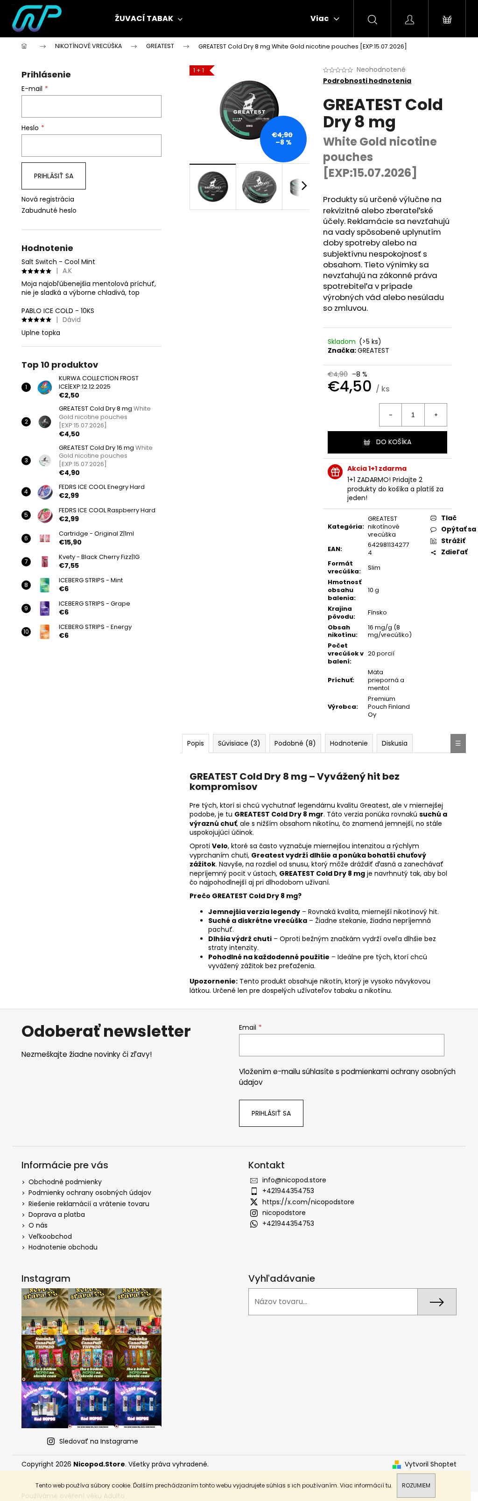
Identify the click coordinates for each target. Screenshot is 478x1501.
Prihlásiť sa (53, 176)
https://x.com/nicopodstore (308, 1202)
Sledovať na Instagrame (98, 1441)
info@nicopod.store (294, 1180)
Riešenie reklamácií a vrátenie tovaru (88, 1203)
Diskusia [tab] (395, 743)
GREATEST (373, 350)
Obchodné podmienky (65, 1182)
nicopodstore (284, 1212)
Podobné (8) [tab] (295, 743)
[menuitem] (148, 18)
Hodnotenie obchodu (63, 1247)
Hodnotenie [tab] (349, 743)
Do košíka (393, 442)
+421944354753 (288, 1190)
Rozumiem (416, 1485)
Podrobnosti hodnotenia (367, 81)
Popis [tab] (195, 743)
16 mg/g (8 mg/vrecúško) (390, 631)
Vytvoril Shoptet (431, 1464)
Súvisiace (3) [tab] (239, 743)
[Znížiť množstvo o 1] (391, 415)
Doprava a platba (56, 1214)
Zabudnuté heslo (49, 210)
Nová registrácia (47, 199)
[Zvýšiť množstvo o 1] (435, 415)
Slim (374, 567)
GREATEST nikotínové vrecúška (384, 526)
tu (388, 1485)
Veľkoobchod (50, 1236)
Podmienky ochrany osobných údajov (89, 1192)
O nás (38, 1225)
